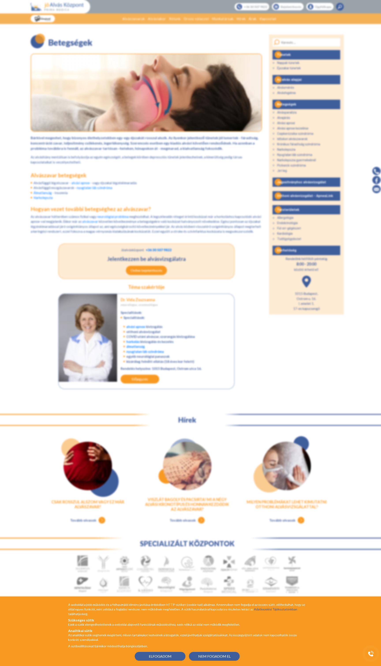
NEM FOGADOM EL (214, 656)
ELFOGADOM (160, 656)
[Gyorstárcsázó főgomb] (371, 653)
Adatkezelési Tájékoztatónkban (275, 609)
